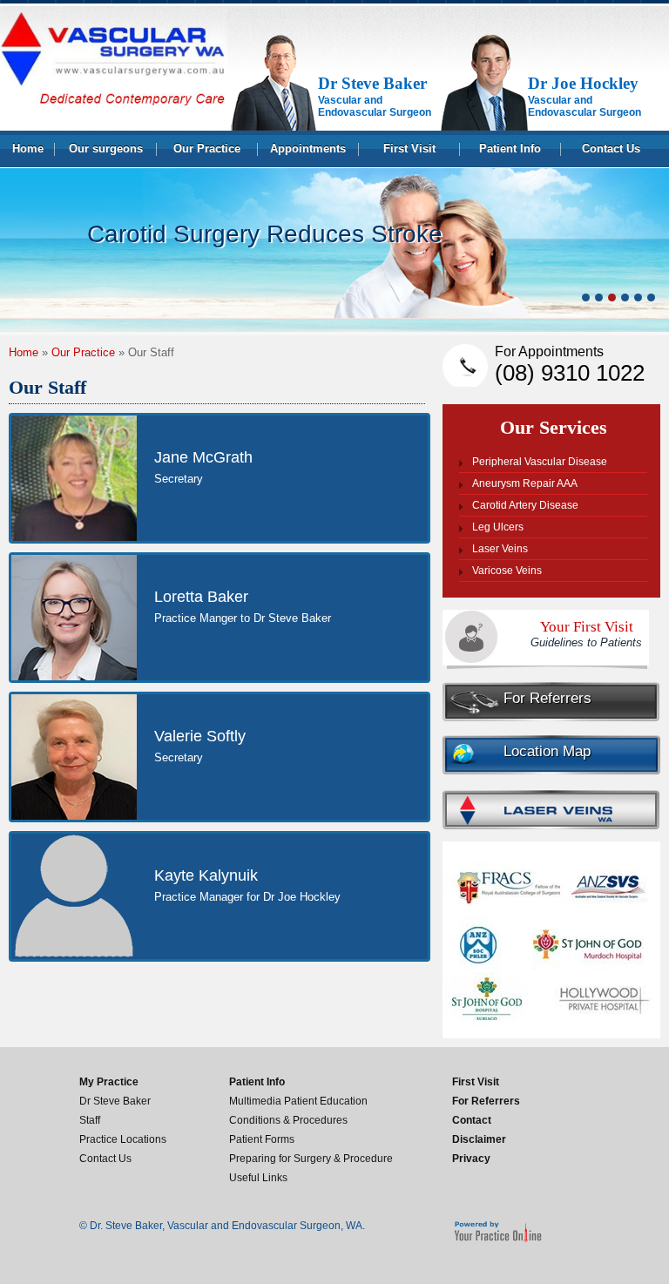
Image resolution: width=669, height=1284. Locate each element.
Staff (89, 1120)
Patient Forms (261, 1139)
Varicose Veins (507, 570)
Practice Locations (122, 1139)
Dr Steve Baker (115, 1101)
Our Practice (206, 148)
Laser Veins (500, 549)
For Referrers (547, 698)
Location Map (547, 751)
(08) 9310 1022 (570, 365)
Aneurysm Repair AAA (525, 483)
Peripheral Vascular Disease (539, 462)
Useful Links (258, 1178)
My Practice (109, 1082)
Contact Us (611, 148)
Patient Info (510, 148)
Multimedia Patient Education (298, 1101)
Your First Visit (586, 633)
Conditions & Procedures (288, 1120)
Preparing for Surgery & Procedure (311, 1158)
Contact (471, 1120)
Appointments (308, 148)
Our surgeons (106, 148)
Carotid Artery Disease (525, 505)
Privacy (471, 1158)
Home (28, 148)
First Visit (409, 148)
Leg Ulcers (498, 527)
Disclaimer (479, 1139)
